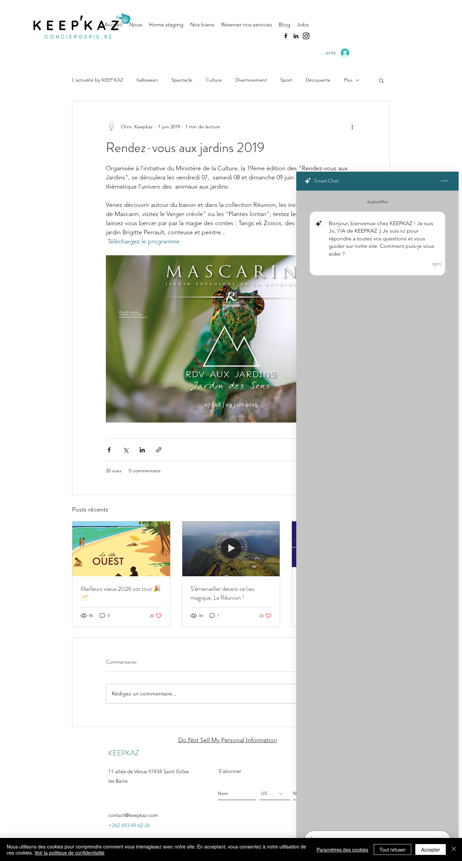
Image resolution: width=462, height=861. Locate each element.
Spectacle (181, 80)
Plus (348, 80)
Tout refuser (392, 849)
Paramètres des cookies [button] (342, 849)
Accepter (430, 849)
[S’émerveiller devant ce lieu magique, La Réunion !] (231, 548)
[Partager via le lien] (159, 450)
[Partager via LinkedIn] (142, 450)
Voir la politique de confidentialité (69, 852)
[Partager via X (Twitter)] (125, 450)
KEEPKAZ (123, 753)
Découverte (318, 80)
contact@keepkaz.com (133, 815)
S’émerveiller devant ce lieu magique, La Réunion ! (222, 593)
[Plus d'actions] (352, 127)
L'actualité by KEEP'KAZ (97, 80)
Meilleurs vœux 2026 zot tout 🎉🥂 (120, 593)
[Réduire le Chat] (444, 181)
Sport (286, 80)
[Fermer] (454, 849)
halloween (147, 80)
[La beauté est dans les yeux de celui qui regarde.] (121, 548)
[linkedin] (296, 36)
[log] (377, 508)
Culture (214, 80)
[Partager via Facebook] (109, 450)
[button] (381, 80)
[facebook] (285, 36)
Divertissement (251, 80)
